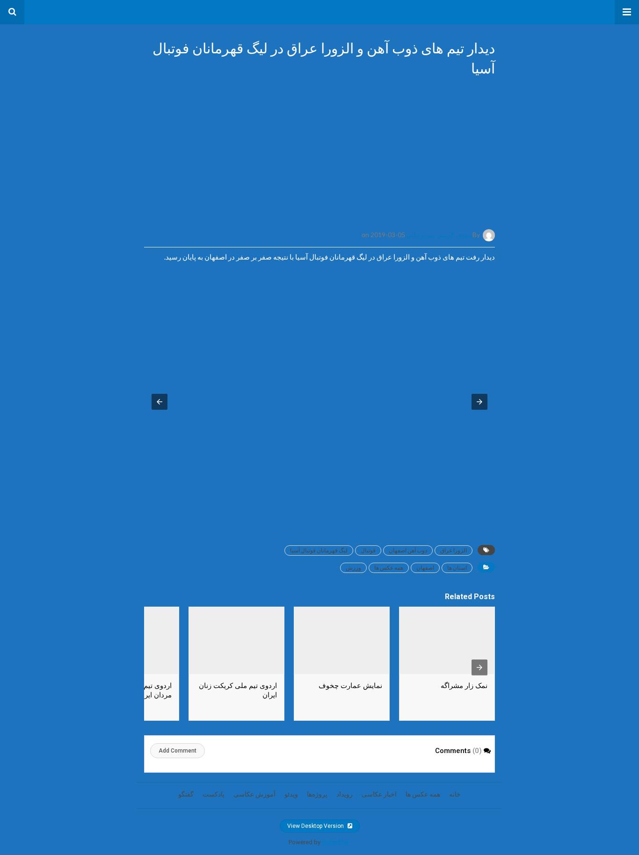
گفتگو (186, 794)
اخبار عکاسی (379, 794)
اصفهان (425, 567)
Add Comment (177, 750)
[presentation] (479, 667)
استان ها (457, 567)
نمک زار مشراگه (464, 685)
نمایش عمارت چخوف (350, 685)
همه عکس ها (388, 567)
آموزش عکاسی (254, 794)
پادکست (214, 794)
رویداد (344, 794)
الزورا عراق (453, 550)
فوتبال (368, 550)
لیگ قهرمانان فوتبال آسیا (319, 550)
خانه (455, 794)
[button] (627, 12)
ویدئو (291, 794)
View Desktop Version (316, 826)
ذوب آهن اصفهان (408, 550)
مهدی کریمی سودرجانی (439, 235)
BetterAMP (336, 842)
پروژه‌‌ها (317, 794)
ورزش (353, 567)
